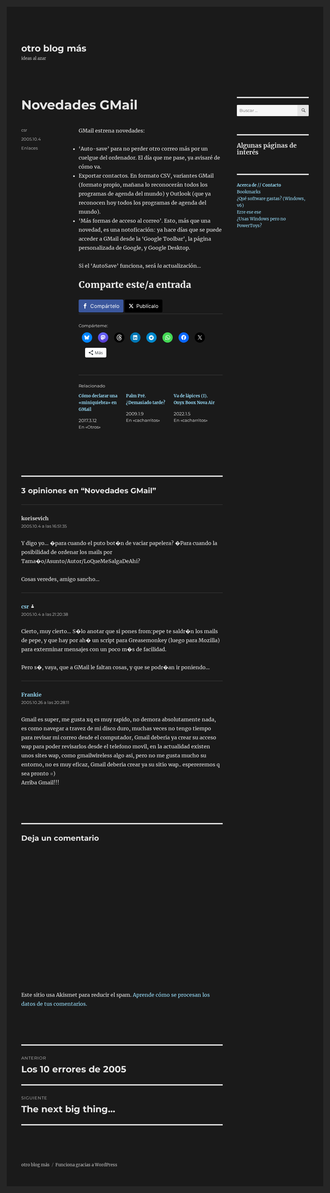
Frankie (31, 694)
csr (24, 130)
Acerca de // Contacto (259, 185)
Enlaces (29, 148)
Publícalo (147, 306)
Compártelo (105, 306)
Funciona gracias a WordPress (86, 1165)
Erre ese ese (249, 212)
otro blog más (53, 48)
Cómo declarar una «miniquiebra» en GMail (98, 402)
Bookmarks (249, 192)
